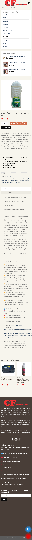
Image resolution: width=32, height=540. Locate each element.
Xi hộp (7, 182)
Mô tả (4, 189)
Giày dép (7, 179)
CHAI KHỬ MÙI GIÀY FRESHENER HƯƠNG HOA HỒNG (23, 381)
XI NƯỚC (5, 46)
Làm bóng (17, 179)
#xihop (6, 333)
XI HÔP (5, 40)
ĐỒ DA (5, 14)
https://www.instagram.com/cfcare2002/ (13, 484)
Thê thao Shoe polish (24, 180)
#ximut (15, 333)
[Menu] (2, 3)
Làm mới (22, 179)
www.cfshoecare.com (17, 325)
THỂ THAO (13, 7)
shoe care (3, 180)
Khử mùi (12, 179)
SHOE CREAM (7, 34)
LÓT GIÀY (5, 27)
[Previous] (1, 375)
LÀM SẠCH (6, 24)
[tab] (16, 189)
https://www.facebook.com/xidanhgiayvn (14, 478)
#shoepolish (7, 335)
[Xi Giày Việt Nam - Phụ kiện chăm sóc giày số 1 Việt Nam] (16, 3)
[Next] (31, 375)
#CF (5, 337)
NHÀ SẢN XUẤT (7, 30)
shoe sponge (15, 180)
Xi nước (15, 182)
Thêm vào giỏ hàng (18, 123)
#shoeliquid (14, 335)
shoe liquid (9, 180)
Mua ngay (6, 127)
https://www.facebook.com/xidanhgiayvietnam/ (18, 329)
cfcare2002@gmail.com (14, 461)
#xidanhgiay (20, 333)
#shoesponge (23, 335)
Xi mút (11, 182)
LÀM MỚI (5, 21)
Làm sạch (26, 179)
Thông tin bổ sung (8, 192)
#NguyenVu (10, 337)
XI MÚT (5, 43)
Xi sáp (18, 182)
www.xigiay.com (6, 467)
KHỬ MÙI (5, 18)
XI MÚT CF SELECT (7, 379)
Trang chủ (4, 7)
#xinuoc (10, 333)
